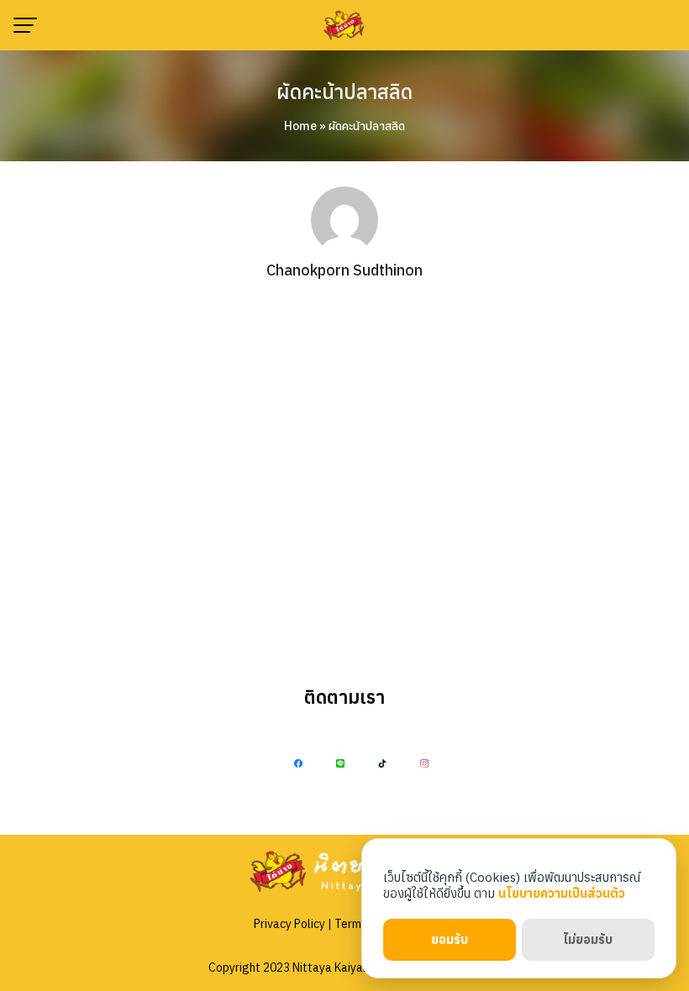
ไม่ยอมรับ (588, 939)
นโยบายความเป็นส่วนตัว (561, 893)
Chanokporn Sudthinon (344, 270)
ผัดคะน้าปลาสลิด (344, 91)
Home (300, 126)
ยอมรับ (449, 939)
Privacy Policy (289, 923)
